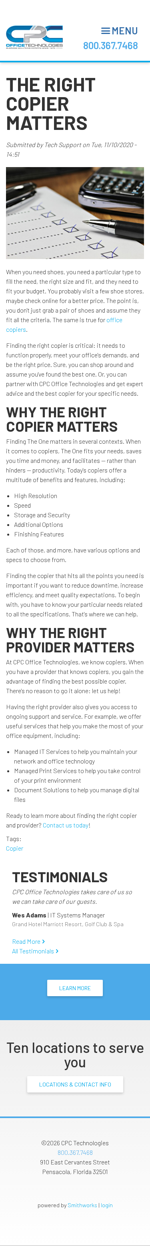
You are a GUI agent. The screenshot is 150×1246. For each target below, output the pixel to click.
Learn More (75, 988)
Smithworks (82, 1205)
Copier (14, 848)
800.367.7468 (110, 45)
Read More (26, 941)
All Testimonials (33, 951)
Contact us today (65, 825)
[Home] (34, 37)
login (107, 1205)
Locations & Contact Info (75, 1084)
